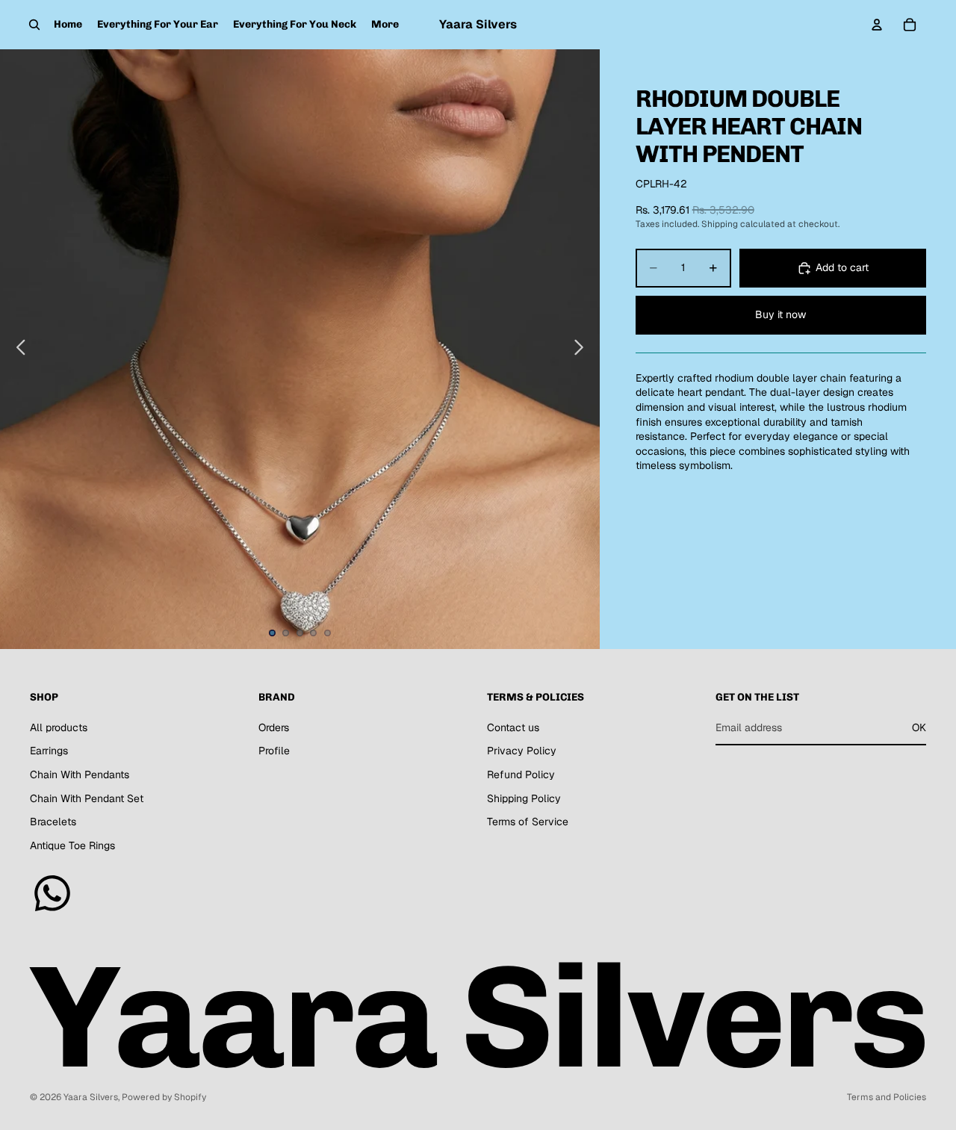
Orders (273, 727)
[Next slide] (583, 349)
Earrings (49, 751)
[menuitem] (385, 24)
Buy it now (780, 314)
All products (58, 727)
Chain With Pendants (79, 774)
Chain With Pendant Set (86, 798)
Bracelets (53, 822)
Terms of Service (527, 822)
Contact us (513, 727)
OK (919, 727)
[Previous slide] (17, 349)
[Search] (34, 24)
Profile (274, 751)
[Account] (876, 24)
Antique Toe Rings (72, 845)
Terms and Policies (886, 1097)
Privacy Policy (521, 751)
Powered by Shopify (164, 1097)
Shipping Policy (524, 798)
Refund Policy (521, 774)
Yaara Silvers (90, 1097)
